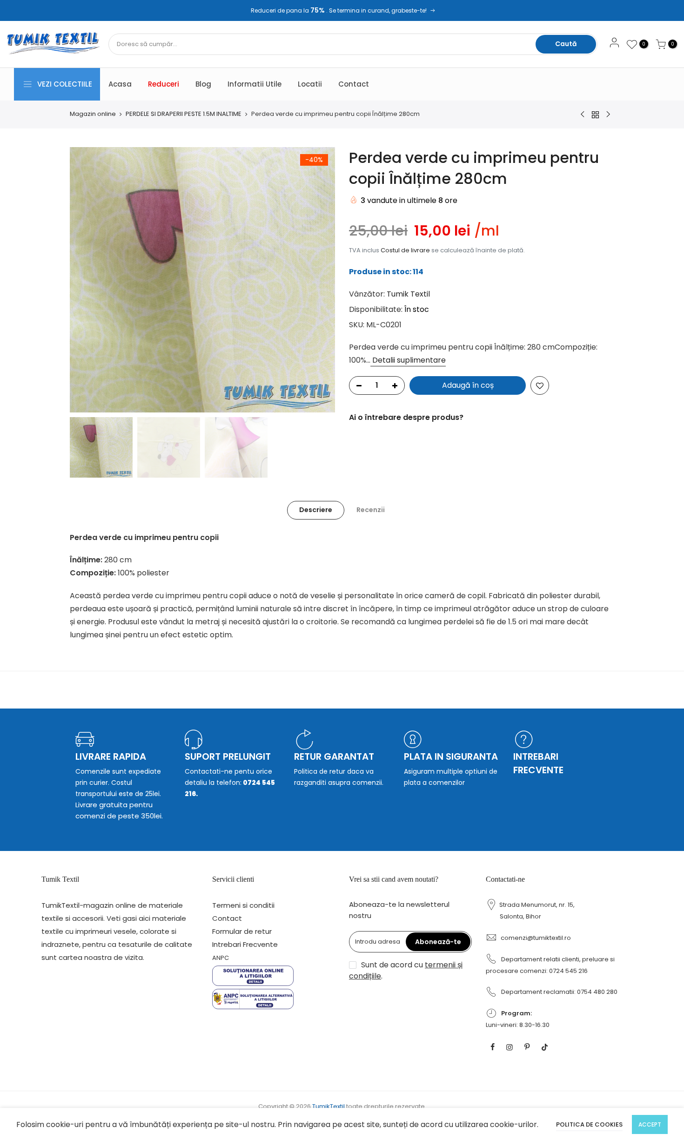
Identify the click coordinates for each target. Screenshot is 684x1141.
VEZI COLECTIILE (64, 84)
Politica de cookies (589, 1124)
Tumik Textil (408, 294)
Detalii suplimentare (408, 360)
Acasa (120, 84)
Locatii (310, 84)
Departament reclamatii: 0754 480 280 (559, 991)
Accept (649, 1124)
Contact (353, 84)
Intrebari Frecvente (245, 944)
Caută (566, 43)
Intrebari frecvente (538, 763)
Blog (203, 84)
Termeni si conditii (243, 905)
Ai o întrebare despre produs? (406, 417)
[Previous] (86, 279)
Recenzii (370, 509)
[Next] (318, 279)
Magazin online (93, 114)
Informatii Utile (255, 84)
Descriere (315, 509)
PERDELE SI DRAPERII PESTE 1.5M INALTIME (183, 114)
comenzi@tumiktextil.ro (536, 937)
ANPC (220, 957)
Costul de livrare (405, 250)
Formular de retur (242, 931)
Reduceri (163, 84)
